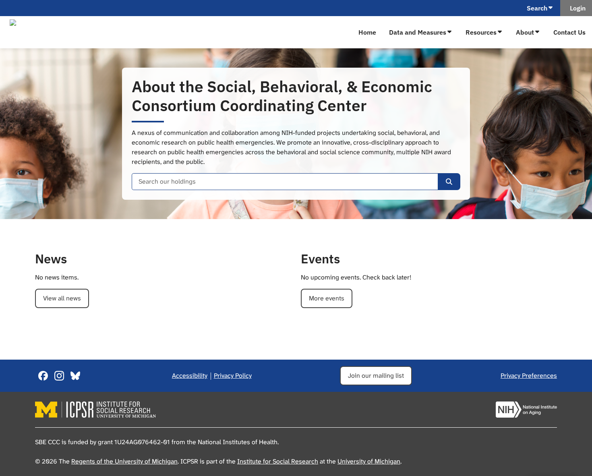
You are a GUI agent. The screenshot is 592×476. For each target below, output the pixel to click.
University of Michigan (368, 461)
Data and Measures (417, 32)
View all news (62, 298)
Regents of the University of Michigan (124, 461)
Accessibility (189, 375)
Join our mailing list (376, 375)
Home (367, 32)
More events (326, 298)
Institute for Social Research (277, 461)
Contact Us (569, 32)
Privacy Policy (233, 375)
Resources (481, 32)
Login (576, 8)
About (525, 32)
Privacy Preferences (529, 375)
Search (537, 8)
